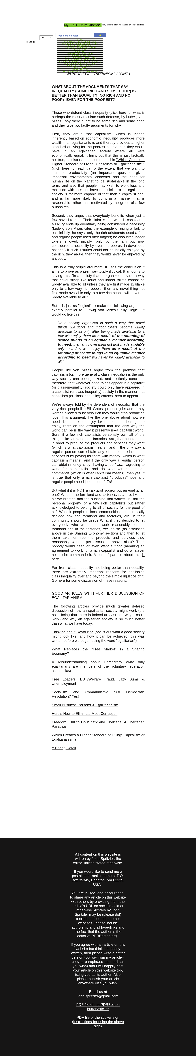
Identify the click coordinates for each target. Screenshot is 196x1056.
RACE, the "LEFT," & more (80, 65)
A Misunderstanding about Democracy (87, 662)
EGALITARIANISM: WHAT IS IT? (80, 57)
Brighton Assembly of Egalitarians (80, 43)
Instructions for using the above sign (98, 1024)
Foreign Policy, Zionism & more (80, 63)
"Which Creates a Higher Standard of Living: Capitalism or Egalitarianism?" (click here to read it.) (98, 164)
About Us (80, 51)
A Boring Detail (64, 748)
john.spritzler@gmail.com (98, 996)
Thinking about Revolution (73, 632)
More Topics (80, 67)
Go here (58, 580)
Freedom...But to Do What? (75, 722)
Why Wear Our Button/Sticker (80, 47)
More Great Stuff (80, 69)
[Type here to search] (100, 35)
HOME (80, 39)
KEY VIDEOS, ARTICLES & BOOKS (80, 41)
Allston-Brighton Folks (80, 45)
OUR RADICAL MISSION (80, 55)
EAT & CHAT (80, 49)
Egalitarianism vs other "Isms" (80, 59)
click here (118, 112)
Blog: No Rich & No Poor (80, 53)
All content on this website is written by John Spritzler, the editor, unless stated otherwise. (98, 858)
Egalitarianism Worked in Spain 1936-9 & (80, 61)
